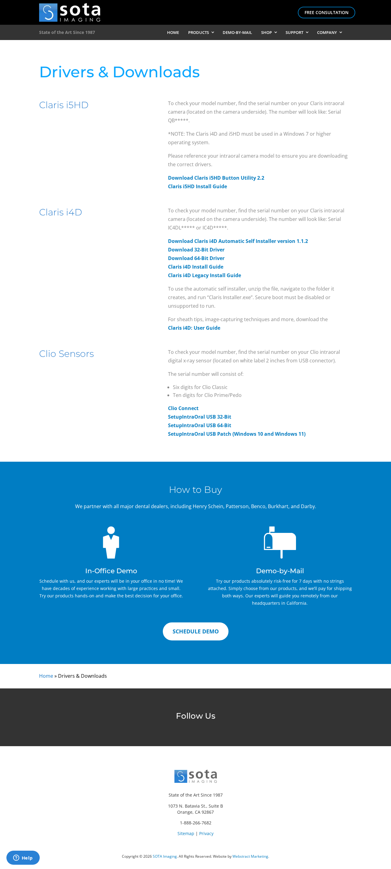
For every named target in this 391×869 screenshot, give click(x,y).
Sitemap (185, 833)
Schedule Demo (196, 631)
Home (173, 32)
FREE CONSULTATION (327, 12)
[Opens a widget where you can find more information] (23, 858)
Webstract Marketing (250, 856)
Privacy (206, 833)
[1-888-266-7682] (350, 32)
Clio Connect (183, 408)
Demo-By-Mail (237, 32)
